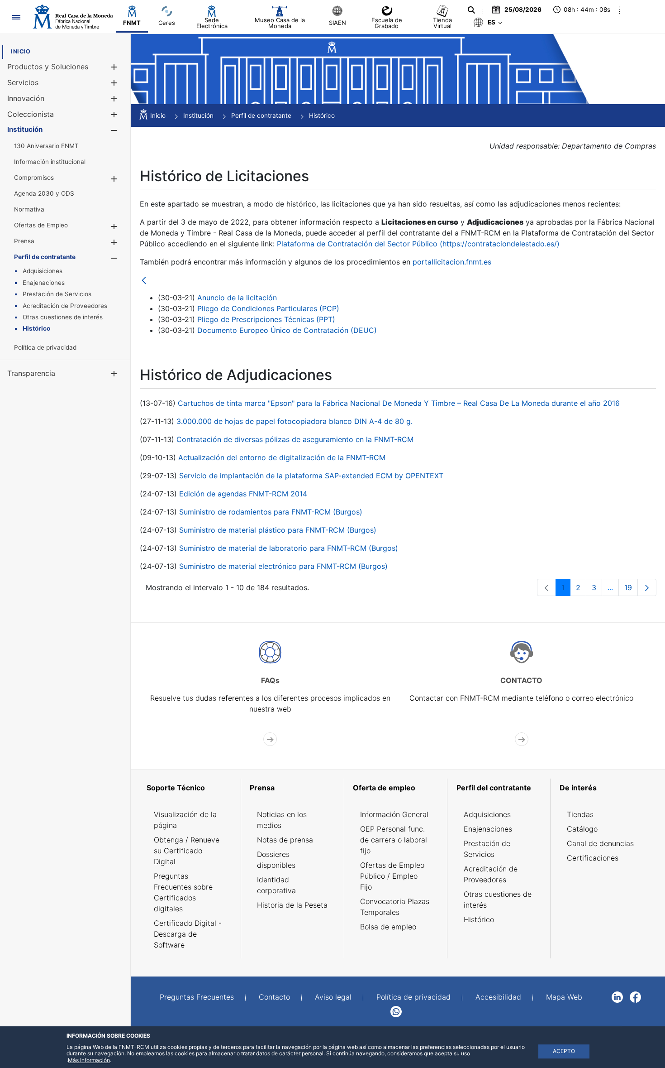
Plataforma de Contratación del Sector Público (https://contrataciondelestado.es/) (418, 243)
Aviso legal (333, 996)
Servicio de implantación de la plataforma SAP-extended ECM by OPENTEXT (311, 475)
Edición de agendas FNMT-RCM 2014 (243, 493)
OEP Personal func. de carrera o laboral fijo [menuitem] (393, 839)
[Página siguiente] (646, 587)
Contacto (274, 996)
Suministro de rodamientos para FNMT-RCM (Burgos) (270, 511)
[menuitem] (20, 51)
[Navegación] (16, 17)
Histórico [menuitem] (479, 919)
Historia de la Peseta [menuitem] (292, 904)
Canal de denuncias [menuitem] (600, 843)
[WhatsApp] (396, 1010)
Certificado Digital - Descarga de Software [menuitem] (188, 934)
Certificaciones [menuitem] (592, 857)
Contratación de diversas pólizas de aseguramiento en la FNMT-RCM (294, 439)
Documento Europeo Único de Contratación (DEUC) (287, 330)
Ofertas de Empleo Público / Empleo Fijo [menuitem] (392, 876)
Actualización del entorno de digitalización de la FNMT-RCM (281, 457)
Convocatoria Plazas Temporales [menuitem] (394, 907)
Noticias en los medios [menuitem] (282, 820)
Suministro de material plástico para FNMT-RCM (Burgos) (277, 529)
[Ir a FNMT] (73, 16)
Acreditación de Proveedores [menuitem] (491, 874)
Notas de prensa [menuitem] (285, 839)
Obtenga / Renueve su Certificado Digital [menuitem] (186, 850)
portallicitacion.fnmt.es (452, 261)
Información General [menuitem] (394, 814)
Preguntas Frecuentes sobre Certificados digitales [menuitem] (183, 892)
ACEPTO (564, 1051)
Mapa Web (564, 996)
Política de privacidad (413, 996)
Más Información (89, 1060)
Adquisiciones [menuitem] (487, 814)
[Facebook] (635, 996)
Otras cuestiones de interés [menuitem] (498, 899)
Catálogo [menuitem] (582, 828)
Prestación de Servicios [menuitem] (487, 849)
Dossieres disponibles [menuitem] (276, 860)
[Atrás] (144, 281)
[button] (114, 67)
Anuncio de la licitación (237, 297)
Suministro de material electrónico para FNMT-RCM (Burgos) (283, 566)
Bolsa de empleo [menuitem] (388, 926)
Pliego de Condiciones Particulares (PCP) (268, 308)
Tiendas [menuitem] (580, 814)
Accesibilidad (498, 996)
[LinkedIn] (617, 996)
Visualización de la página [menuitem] (185, 820)
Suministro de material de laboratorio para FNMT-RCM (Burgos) (288, 548)
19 (631, 589)
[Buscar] (471, 10)
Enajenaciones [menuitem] (488, 828)
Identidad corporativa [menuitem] (276, 885)
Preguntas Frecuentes (197, 996)
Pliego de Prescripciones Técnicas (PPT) (266, 319)
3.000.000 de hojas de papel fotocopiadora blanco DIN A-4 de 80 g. (294, 421)
